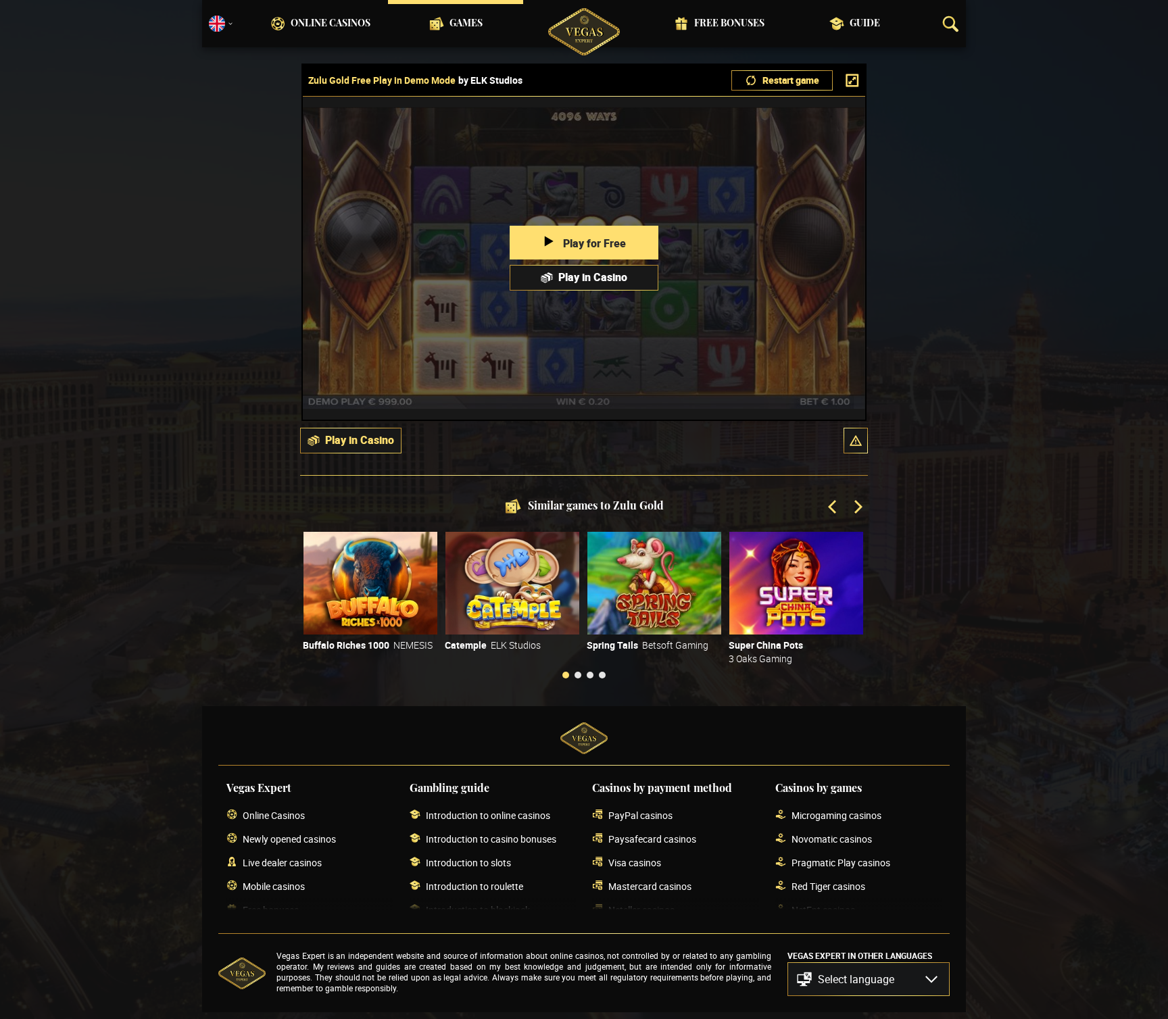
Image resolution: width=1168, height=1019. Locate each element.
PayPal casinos (640, 815)
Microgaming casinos (836, 815)
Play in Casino (592, 277)
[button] (856, 440)
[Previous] (833, 508)
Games (466, 23)
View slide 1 (566, 675)
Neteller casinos (641, 909)
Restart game (790, 80)
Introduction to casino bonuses (491, 838)
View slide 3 (590, 675)
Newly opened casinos (289, 838)
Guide (865, 23)
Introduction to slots (468, 862)
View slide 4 (602, 675)
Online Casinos (330, 23)
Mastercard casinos (649, 886)
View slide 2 (578, 675)
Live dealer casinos (282, 862)
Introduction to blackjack (478, 909)
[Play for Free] (370, 583)
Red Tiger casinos (828, 886)
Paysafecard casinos (652, 838)
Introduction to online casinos (488, 815)
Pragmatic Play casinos (841, 862)
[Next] (857, 508)
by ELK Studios (490, 80)
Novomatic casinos (832, 838)
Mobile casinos (274, 886)
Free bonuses (729, 23)
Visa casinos (634, 862)
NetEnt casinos (823, 909)
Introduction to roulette (474, 886)
